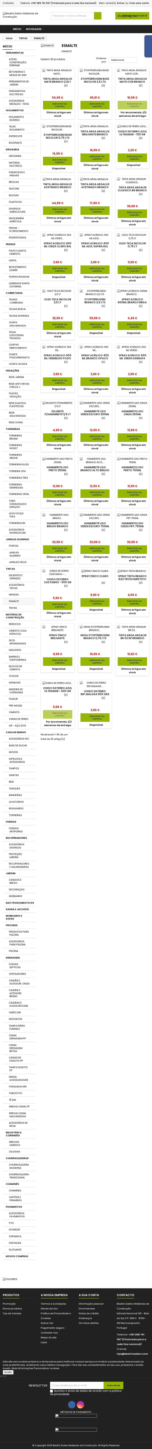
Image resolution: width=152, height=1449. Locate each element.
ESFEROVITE (15, 136)
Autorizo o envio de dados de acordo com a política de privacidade (85, 1392)
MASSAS (14, 594)
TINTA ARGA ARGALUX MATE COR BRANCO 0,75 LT (132, 82)
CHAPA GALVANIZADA (17, 324)
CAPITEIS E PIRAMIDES (15, 1198)
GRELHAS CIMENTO (14, 1143)
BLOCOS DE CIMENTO (15, 668)
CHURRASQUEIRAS (17, 1158)
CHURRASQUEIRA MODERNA (19, 1166)
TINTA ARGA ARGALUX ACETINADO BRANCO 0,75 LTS (95, 187)
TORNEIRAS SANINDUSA (16, 486)
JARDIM (10, 873)
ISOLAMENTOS (15, 110)
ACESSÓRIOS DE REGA (18, 1124)
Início (17, 29)
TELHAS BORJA (17, 309)
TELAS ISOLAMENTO (16, 128)
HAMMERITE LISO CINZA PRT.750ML (132, 524)
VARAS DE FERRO (18, 719)
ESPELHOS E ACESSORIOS (17, 760)
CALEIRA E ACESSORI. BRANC (15, 993)
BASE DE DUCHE (18, 745)
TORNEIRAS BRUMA (15, 437)
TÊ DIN (12, 1100)
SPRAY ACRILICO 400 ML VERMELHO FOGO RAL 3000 (57, 358)
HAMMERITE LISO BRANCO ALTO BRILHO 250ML (94, 470)
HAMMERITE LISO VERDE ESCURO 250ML (94, 412)
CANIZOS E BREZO (15, 881)
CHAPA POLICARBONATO (19, 356)
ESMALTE (14, 601)
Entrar (120, 3)
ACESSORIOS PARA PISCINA (17, 943)
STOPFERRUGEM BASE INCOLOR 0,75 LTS (58, 136)
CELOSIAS (14, 1151)
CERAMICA (15, 1236)
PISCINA (13, 951)
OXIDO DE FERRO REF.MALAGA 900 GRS (95, 692)
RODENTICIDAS (17, 237)
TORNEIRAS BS (17, 523)
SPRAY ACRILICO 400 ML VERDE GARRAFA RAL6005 (132, 358)
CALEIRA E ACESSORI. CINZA (19, 982)
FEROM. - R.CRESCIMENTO (18, 229)
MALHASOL (15, 650)
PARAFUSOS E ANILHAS (17, 174)
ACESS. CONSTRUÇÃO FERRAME (18, 62)
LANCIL (12, 260)
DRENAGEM (13, 957)
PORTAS (13, 546)
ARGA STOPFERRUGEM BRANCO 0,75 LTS (95, 636)
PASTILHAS (15, 1243)
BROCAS (14, 182)
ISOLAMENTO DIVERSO (16, 118)
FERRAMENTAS (15, 52)
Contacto (8, 3)
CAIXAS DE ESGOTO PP (16, 1059)
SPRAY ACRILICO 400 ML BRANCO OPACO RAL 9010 (95, 358)
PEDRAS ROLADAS (19, 276)
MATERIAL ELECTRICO (15, 164)
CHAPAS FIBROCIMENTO (18, 346)
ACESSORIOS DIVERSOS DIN (17, 531)
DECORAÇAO (16, 889)
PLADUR (13, 699)
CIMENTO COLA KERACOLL (18, 632)
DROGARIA (12, 149)
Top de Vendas (12, 1313)
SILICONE (14, 188)
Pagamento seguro (53, 1328)
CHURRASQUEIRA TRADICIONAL (19, 1176)
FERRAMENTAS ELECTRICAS (17, 92)
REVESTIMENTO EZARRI (17, 268)
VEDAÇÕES (12, 370)
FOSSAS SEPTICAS (15, 965)
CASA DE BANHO (16, 732)
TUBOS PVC (15, 1093)
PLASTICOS (15, 202)
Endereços (85, 1318)
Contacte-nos (49, 1332)
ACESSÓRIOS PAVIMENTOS (17, 1215)
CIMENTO (14, 712)
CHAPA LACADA (18, 364)
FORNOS (11, 822)
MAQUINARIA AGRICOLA (16, 220)
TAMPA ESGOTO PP (18, 1068)
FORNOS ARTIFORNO (16, 830)
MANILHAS (15, 682)
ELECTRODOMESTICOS (20, 903)
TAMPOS (14, 768)
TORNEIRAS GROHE (15, 456)
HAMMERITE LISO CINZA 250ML (132, 412)
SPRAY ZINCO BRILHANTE (57, 636)
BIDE (11, 782)
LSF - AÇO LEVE (17, 725)
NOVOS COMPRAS (17, 1256)
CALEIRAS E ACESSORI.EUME (18, 1004)
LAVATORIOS (16, 802)
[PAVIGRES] (10, 1279)
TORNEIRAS (13, 429)
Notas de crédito (89, 1313)
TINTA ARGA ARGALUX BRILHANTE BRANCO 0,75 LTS (95, 134)
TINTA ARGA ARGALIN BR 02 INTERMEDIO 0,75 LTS (132, 638)
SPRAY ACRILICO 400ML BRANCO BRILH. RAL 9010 (132, 302)
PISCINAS (12, 925)
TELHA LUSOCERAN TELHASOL (16, 335)
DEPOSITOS (15, 1019)
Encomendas (87, 1308)
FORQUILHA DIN (18, 1086)
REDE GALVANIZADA (17, 414)
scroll (3, 1376)
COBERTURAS (14, 293)
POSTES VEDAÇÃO (15, 395)
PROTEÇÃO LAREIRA (15, 855)
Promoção (9, 1304)
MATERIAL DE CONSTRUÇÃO (15, 616)
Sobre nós (47, 1323)
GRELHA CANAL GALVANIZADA (17, 1114)
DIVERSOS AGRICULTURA (17, 210)
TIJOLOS (14, 676)
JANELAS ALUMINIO (17, 539)
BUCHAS (14, 195)
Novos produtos (12, 1308)
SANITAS (14, 775)
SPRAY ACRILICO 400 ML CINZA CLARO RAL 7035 (57, 246)
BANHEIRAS (15, 795)
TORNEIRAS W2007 (15, 446)
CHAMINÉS (12, 1184)
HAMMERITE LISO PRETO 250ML (57, 468)
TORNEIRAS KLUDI (19, 464)
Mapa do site (49, 1337)
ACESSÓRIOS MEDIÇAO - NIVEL (19, 102)
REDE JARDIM (16, 377)
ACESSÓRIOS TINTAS (16, 586)
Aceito (8, 1372)
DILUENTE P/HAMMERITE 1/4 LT (57, 412)
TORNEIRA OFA (17, 471)
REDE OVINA (16, 422)
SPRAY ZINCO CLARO (94, 576)
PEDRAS (10, 244)
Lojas (44, 1342)
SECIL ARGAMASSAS (17, 642)
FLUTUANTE (15, 1249)
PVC (11, 1223)
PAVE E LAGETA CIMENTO (17, 252)
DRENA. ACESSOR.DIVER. (19, 1078)
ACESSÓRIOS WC (19, 739)
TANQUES (14, 788)
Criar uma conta (139, 3)
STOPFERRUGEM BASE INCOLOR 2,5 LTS (95, 80)
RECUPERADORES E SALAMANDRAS (19, 865)
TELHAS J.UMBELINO (16, 301)
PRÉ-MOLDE (15, 705)
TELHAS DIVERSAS (19, 316)
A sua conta (89, 1295)
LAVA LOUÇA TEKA (16, 515)
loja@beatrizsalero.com (132, 1354)
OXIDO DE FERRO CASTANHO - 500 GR (57, 580)
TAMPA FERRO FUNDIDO (17, 1027)
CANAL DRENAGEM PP (17, 1037)
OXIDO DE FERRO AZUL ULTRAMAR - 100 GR (132, 133)
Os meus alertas (89, 1323)
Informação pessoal (91, 1304)
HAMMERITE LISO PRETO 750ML (132, 468)
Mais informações (23, 1368)
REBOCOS (15, 624)
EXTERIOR (14, 1229)
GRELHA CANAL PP (19, 1106)
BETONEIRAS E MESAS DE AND (18, 73)
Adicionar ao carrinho (56, 105)
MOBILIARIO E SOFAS (14, 917)
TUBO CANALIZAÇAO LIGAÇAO (18, 504)
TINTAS (10, 569)
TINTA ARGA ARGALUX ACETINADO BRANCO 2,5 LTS (57, 187)
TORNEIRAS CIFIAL (19, 494)
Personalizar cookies (46, 1368)
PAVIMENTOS (14, 1207)
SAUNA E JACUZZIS (17, 909)
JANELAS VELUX (18, 562)
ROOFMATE (15, 143)
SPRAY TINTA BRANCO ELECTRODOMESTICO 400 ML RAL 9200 (132, 579)
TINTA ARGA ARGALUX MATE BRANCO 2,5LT (57, 80)
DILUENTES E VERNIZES (16, 577)
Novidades (34, 29)
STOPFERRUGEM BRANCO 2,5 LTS (94, 301)
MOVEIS (13, 752)
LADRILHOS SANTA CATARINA (19, 285)
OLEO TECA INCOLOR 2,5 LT (57, 301)
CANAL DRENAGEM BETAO (15, 1048)
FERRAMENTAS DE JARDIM (19, 83)
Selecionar (123, 60)
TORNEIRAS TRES (18, 478)
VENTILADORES (17, 974)
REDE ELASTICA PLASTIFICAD (17, 404)
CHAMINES (15, 1190)
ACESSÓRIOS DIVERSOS (16, 846)
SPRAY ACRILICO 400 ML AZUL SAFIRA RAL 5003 (95, 246)
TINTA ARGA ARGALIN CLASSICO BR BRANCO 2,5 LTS (132, 190)
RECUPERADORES (16, 838)
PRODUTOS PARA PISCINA (19, 933)
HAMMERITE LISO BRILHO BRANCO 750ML (57, 526)
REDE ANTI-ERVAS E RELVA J (19, 385)
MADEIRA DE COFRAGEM (16, 691)
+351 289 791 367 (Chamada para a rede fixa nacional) (63, 3)
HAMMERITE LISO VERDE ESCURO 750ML (94, 524)
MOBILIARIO (15, 896)
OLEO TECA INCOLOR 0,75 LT (132, 245)
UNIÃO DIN (15, 1012)
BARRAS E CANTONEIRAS (17, 658)
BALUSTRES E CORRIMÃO (14, 1134)
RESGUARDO (16, 808)
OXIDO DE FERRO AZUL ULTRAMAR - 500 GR (57, 689)
